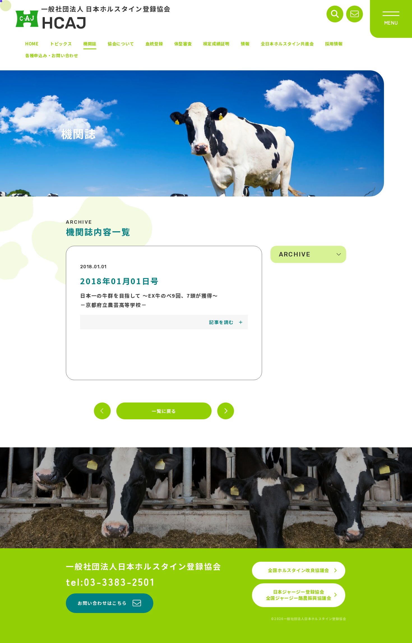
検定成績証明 (216, 44)
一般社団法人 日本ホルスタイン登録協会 (106, 18)
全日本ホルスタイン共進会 (287, 44)
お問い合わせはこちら (102, 603)
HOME (32, 44)
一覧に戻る (164, 411)
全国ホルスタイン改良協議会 (298, 570)
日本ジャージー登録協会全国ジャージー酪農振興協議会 (299, 594)
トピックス (61, 44)
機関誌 (89, 44)
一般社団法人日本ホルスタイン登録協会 (143, 566)
